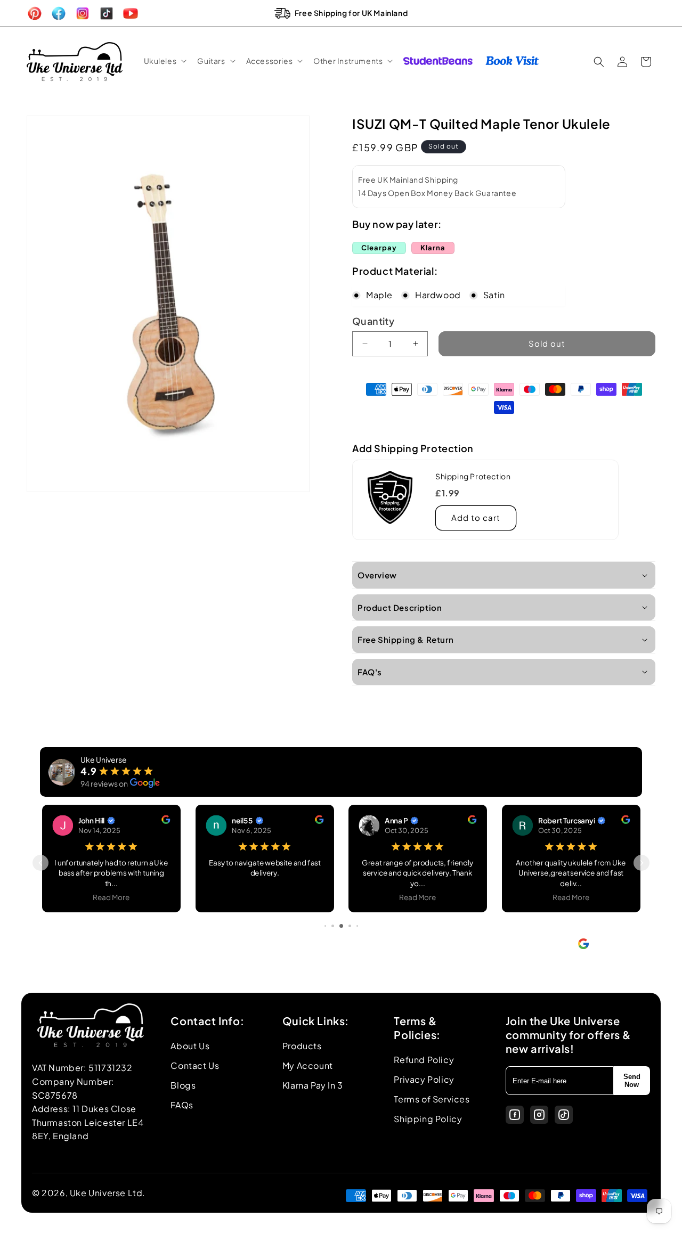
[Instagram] (539, 1115)
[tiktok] (564, 1115)
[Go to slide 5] (341, 926)
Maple (379, 294)
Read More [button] (111, 896)
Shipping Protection (472, 476)
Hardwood (438, 294)
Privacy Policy (424, 1079)
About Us (189, 1045)
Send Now (631, 1081)
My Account (307, 1065)
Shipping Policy (428, 1118)
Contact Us (194, 1065)
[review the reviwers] (165, 821)
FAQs (181, 1104)
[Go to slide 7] (357, 926)
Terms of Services (431, 1099)
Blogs (183, 1085)
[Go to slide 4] (332, 926)
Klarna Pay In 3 (312, 1085)
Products (302, 1045)
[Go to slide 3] (325, 926)
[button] (164, 61)
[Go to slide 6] (349, 926)
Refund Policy (424, 1059)
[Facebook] (515, 1115)
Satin (494, 294)
